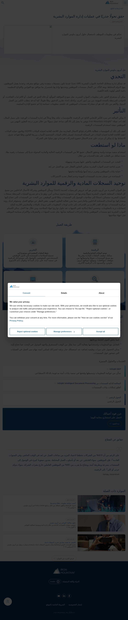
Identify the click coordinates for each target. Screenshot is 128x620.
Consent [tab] (26, 293)
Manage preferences (63, 331)
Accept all (100, 331)
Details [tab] (64, 293)
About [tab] (101, 293)
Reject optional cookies (27, 331)
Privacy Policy (16, 321)
